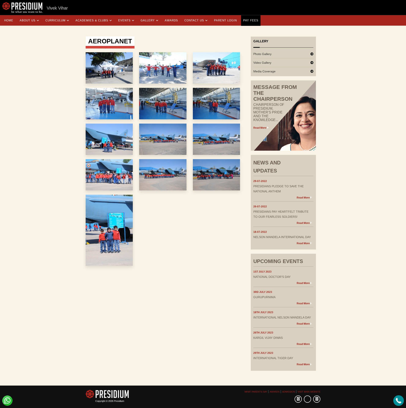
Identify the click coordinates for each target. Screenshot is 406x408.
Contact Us (194, 20)
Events (124, 20)
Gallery (148, 20)
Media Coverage (264, 71)
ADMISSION (288, 391)
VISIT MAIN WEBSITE (309, 391)
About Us (28, 20)
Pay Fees (250, 20)
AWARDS (275, 391)
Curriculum (55, 20)
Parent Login (225, 20)
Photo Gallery (262, 54)
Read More (259, 127)
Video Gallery (262, 62)
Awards (171, 20)
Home (8, 20)
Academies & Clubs (91, 20)
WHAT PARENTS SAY (255, 391)
